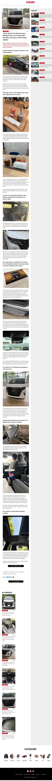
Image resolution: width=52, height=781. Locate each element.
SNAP (30, 760)
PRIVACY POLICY (27, 774)
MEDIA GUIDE (43, 774)
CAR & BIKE (24, 760)
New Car (5, 573)
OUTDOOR (12, 760)
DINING (36, 760)
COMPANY (33, 774)
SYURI (10, 573)
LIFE (42, 760)
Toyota (14, 573)
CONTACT (38, 774)
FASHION (6, 760)
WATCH (18, 760)
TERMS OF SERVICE (18, 774)
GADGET (48, 760)
